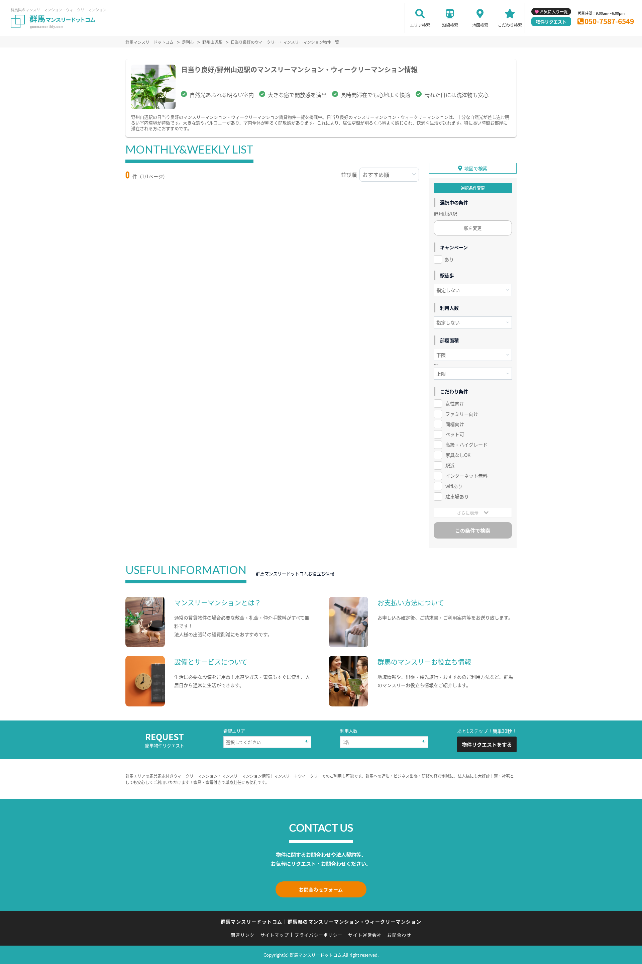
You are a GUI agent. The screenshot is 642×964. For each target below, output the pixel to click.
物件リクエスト (551, 21)
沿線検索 (450, 25)
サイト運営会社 (365, 935)
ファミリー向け (461, 413)
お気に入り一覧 (554, 11)
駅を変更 (472, 228)
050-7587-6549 (609, 21)
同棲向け (454, 424)
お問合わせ (399, 935)
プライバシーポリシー (318, 935)
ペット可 (454, 434)
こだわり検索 (510, 25)
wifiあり (453, 486)
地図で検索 (476, 168)
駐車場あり (457, 496)
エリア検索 (420, 25)
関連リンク (243, 935)
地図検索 (480, 25)
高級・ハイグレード (466, 444)
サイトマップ (274, 935)
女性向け (454, 403)
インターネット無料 (466, 475)
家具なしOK (457, 455)
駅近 (450, 465)
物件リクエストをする (487, 744)
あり (449, 259)
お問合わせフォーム (321, 889)
